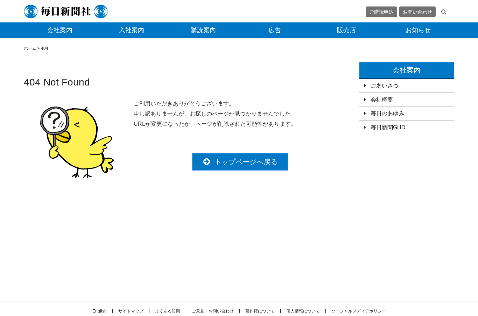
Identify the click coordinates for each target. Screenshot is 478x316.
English (99, 311)
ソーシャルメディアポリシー (358, 311)
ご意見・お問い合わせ (213, 311)
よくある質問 (167, 311)
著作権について (260, 311)
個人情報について (303, 311)
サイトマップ (130, 311)
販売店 (346, 30)
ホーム (30, 48)
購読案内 (203, 30)
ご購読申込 (381, 11)
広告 (274, 30)
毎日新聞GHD (388, 127)
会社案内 (59, 30)
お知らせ (418, 30)
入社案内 (131, 30)
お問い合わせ (417, 11)
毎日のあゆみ (387, 113)
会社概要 (382, 100)
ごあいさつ (385, 86)
